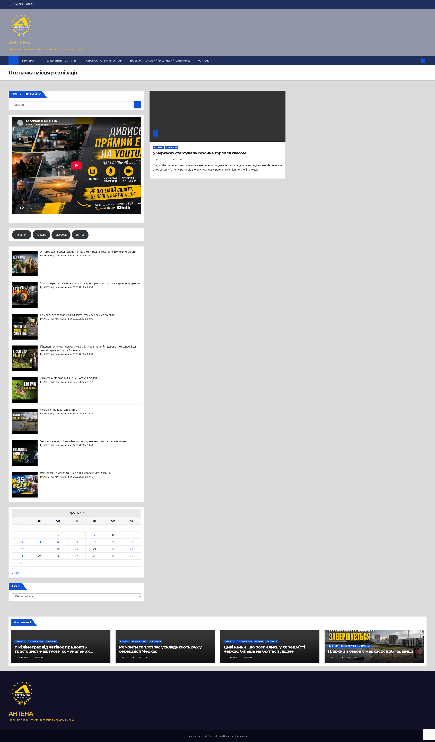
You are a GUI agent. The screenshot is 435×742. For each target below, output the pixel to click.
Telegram (21, 234)
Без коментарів (35, 642)
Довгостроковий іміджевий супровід (160, 60)
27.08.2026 (232, 657)
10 (21, 542)
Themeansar (241, 736)
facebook (61, 234)
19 (58, 548)
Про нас (29, 60)
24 (21, 555)
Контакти (205, 60)
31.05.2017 (162, 159)
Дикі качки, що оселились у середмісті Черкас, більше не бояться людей (264, 649)
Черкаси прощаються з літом (58, 409)
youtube (41, 234)
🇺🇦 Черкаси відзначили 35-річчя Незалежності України (75, 472)
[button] (418, 60)
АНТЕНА (19, 42)
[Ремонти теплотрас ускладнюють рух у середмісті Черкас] (25, 326)
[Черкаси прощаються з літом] (25, 421)
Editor (177, 159)
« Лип (15, 573)
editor (39, 657)
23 (131, 548)
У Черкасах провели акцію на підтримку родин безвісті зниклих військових (88, 251)
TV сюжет (158, 147)
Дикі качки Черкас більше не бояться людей (68, 378)
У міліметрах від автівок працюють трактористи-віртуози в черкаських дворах (90, 283)
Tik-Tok (80, 234)
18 (39, 548)
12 (58, 542)
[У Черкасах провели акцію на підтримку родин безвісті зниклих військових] (25, 263)
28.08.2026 (23, 657)
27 (76, 555)
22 (113, 548)
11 (39, 542)
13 (76, 542)
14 (94, 542)
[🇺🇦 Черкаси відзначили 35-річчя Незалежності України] (25, 484)
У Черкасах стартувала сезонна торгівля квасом (199, 153)
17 (21, 548)
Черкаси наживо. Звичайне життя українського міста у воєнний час (83, 441)
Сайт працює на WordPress (202, 736)
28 (94, 555)
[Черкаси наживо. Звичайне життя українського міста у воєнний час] (25, 452)
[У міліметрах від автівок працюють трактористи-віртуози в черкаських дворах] (25, 294)
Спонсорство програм (104, 60)
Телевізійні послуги (61, 60)
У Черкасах (171, 147)
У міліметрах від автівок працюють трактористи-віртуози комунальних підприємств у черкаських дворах (52, 651)
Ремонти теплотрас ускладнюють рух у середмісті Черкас (77, 315)
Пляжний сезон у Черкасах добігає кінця (370, 651)
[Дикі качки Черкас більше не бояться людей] (25, 389)
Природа (259, 642)
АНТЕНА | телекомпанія (56, 255)
